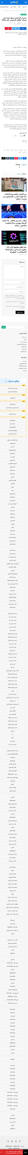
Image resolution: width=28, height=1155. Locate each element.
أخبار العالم (24, 346)
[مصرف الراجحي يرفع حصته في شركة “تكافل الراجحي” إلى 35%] (14, 38)
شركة (8, 150)
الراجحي (20, 150)
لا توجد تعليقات (22, 24)
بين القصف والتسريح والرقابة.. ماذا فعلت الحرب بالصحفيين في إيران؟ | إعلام (15, 196)
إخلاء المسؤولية (23, 363)
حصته (12, 150)
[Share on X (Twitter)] (15, 28)
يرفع (20, 152)
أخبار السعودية (23, 14)
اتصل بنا (25, 370)
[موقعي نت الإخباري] (14, 2)
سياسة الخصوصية (23, 368)
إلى (25, 150)
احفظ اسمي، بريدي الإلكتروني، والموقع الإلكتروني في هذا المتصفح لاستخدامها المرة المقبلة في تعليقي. (14, 297)
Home (25, 10)
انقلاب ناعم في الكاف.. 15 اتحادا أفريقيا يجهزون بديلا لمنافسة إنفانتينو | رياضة (14, 223)
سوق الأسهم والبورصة (22, 344)
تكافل (16, 150)
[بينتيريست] (8, 28)
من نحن (25, 361)
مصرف (24, 152)
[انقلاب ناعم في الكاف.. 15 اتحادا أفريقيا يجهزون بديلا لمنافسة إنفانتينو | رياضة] (14, 211)
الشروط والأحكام (23, 366)
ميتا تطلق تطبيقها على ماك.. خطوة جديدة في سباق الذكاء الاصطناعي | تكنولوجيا (16, 249)
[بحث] (2, 2)
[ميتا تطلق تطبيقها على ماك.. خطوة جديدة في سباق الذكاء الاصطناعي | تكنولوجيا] (14, 238)
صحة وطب (24, 349)
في (4, 150)
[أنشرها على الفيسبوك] (23, 28)
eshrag (18, 23)
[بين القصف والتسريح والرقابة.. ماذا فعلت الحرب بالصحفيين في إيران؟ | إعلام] (14, 185)
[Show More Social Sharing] (2, 28)
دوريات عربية (13, 6)
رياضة (19, 6)
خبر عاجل (25, 6)
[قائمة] (26, 2)
